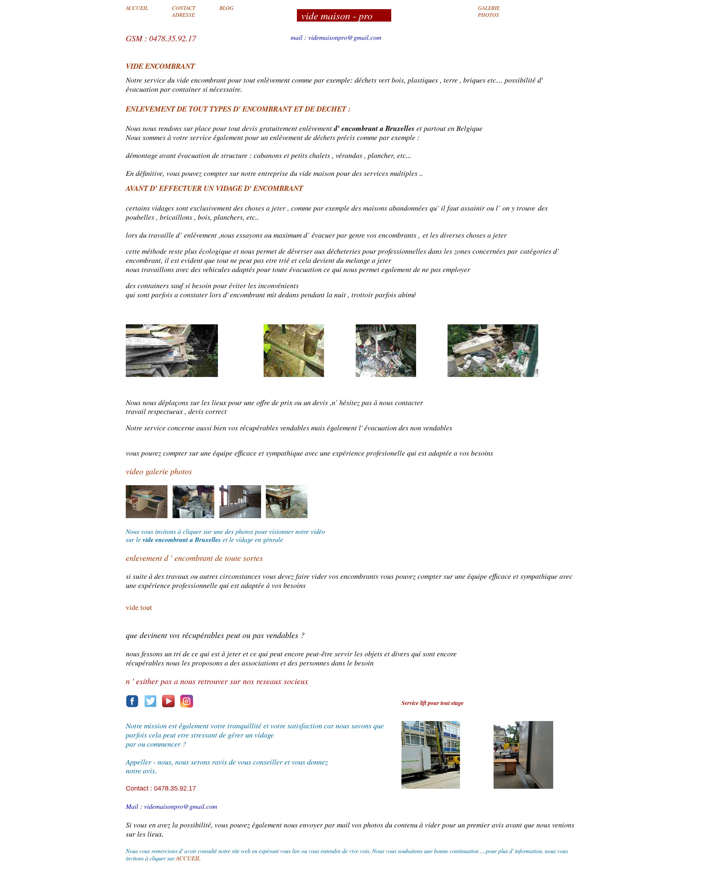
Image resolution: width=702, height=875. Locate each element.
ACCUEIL (137, 7)
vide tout (139, 607)
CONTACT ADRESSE (183, 11)
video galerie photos (159, 470)
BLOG (226, 7)
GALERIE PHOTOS (489, 11)
